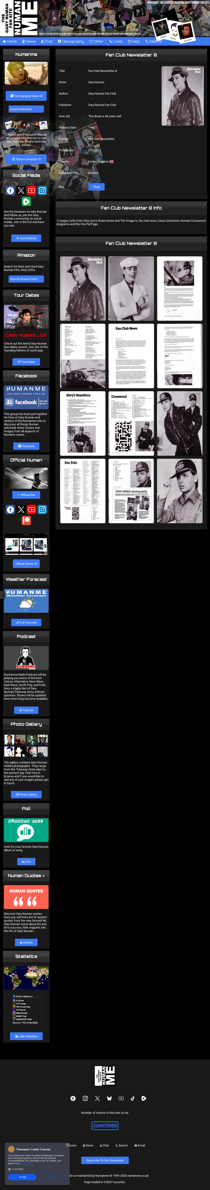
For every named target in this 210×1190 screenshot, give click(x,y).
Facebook (27, 446)
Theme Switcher (25, 159)
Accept (22, 1177)
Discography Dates (25, 96)
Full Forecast (27, 622)
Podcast (27, 710)
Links (116, 41)
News (29, 41)
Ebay (97, 187)
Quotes (26, 942)
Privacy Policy (27, 1163)
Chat (46, 41)
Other (96, 41)
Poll (28, 861)
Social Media (27, 238)
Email (139, 1145)
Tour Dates (27, 362)
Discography (71, 41)
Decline (52, 1177)
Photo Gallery (28, 794)
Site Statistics (26, 1036)
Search (121, 1145)
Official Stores (24, 563)
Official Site (26, 495)
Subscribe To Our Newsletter (105, 1160)
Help (134, 41)
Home (10, 41)
